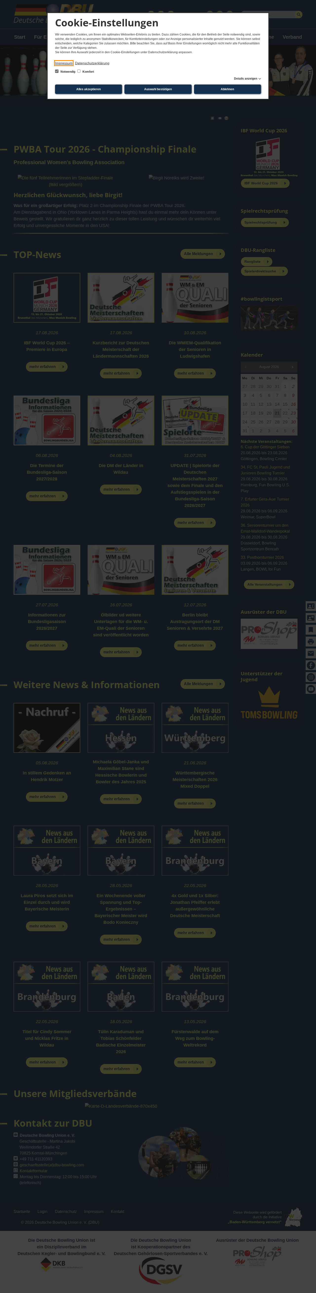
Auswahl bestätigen (158, 89)
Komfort (88, 71)
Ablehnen (227, 89)
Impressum (64, 63)
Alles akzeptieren (88, 89)
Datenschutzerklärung (92, 63)
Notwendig (68, 71)
